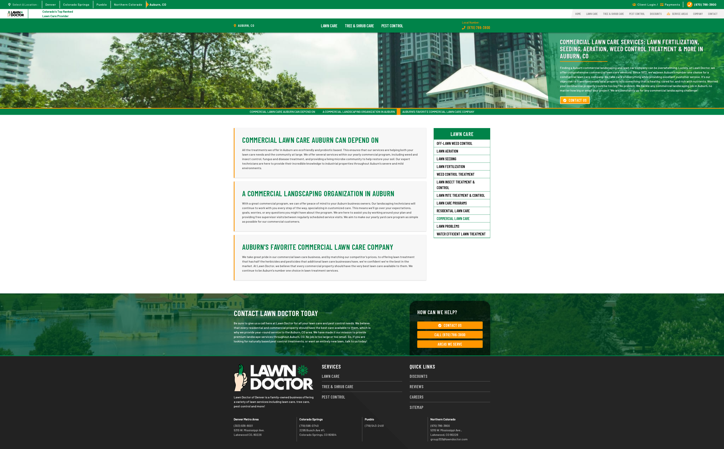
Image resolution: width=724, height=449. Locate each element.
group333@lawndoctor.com (449, 439)
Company (698, 13)
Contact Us (578, 100)
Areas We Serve (450, 344)
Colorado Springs (76, 4)
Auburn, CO (158, 4)
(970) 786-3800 (705, 4)
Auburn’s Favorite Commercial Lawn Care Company (438, 111)
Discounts (656, 13)
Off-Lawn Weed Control (454, 143)
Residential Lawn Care (453, 210)
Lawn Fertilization (451, 166)
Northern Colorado (128, 4)
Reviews (416, 386)
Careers (416, 396)
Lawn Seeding (446, 159)
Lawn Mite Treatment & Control (461, 195)
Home (578, 13)
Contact (713, 13)
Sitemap (416, 407)
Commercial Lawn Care (453, 218)
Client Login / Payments (658, 4)
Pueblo (102, 4)
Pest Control (637, 13)
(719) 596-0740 (309, 425)
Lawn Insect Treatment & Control (456, 185)
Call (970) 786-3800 (450, 334)
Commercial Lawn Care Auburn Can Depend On (282, 111)
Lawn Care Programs (452, 203)
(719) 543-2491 (374, 425)
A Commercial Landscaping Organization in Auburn (359, 111)
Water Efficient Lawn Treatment (461, 234)
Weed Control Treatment (456, 174)
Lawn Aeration (448, 151)
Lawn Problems (448, 226)
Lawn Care (592, 13)
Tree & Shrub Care (613, 13)
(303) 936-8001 (243, 425)
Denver (50, 4)
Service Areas (680, 13)
